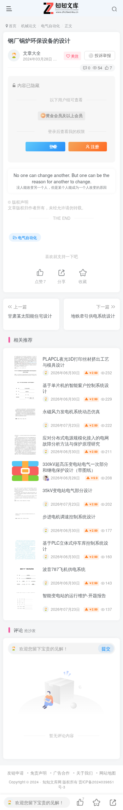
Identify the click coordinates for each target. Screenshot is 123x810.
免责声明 (38, 773)
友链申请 (15, 773)
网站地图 (107, 773)
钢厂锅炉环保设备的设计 (39, 40)
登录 (53, 146)
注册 (95, 146)
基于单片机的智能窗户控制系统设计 (76, 388)
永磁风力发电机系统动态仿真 (71, 411)
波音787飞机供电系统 (64, 569)
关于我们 (84, 773)
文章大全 (32, 53)
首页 (12, 25)
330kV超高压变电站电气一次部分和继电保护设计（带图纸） (75, 467)
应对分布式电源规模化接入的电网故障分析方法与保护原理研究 (76, 440)
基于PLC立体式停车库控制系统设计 (75, 546)
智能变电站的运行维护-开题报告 (74, 595)
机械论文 (28, 25)
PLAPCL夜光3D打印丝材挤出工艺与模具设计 (76, 362)
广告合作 (61, 773)
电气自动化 (50, 25)
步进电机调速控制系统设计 (69, 516)
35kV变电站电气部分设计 (67, 490)
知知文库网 (52, 781)
